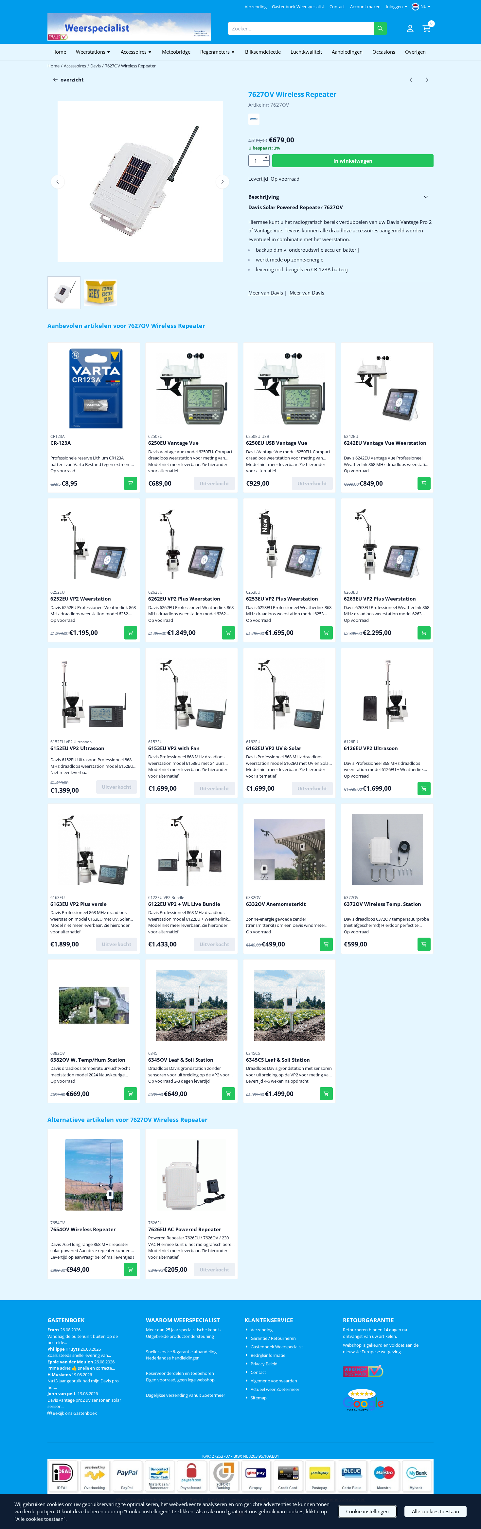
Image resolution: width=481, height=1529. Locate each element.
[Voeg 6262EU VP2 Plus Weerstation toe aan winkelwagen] (228, 632)
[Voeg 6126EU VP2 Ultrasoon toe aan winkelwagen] (424, 788)
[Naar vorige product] (411, 79)
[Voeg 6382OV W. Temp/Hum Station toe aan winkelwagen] (130, 1094)
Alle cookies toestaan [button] (435, 1511)
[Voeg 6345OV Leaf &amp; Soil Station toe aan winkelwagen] (228, 1094)
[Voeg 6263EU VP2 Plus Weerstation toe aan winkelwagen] (424, 632)
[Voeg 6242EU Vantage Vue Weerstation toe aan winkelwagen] (424, 483)
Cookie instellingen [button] (367, 1511)
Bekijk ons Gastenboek (75, 1413)
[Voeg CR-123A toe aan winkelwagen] (130, 483)
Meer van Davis (265, 292)
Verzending (256, 6)
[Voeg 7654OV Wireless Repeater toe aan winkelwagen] (130, 1269)
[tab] (341, 196)
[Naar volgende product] (427, 79)
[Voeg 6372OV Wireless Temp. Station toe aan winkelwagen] (424, 944)
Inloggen (394, 6)
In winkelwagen (352, 160)
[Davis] (254, 123)
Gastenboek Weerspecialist (298, 6)
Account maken (365, 6)
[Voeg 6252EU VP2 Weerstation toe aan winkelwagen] (130, 632)
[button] (422, 6)
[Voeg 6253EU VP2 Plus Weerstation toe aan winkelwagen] (326, 632)
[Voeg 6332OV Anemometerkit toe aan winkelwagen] (326, 944)
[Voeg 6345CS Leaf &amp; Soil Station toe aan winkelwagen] (326, 1094)
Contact (337, 6)
